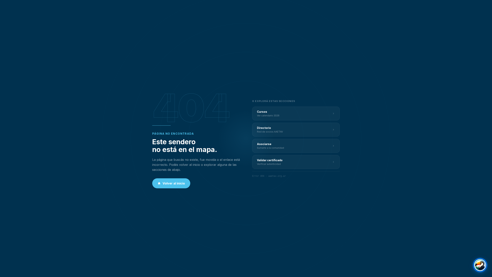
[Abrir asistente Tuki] (480, 265)
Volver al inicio (174, 183)
